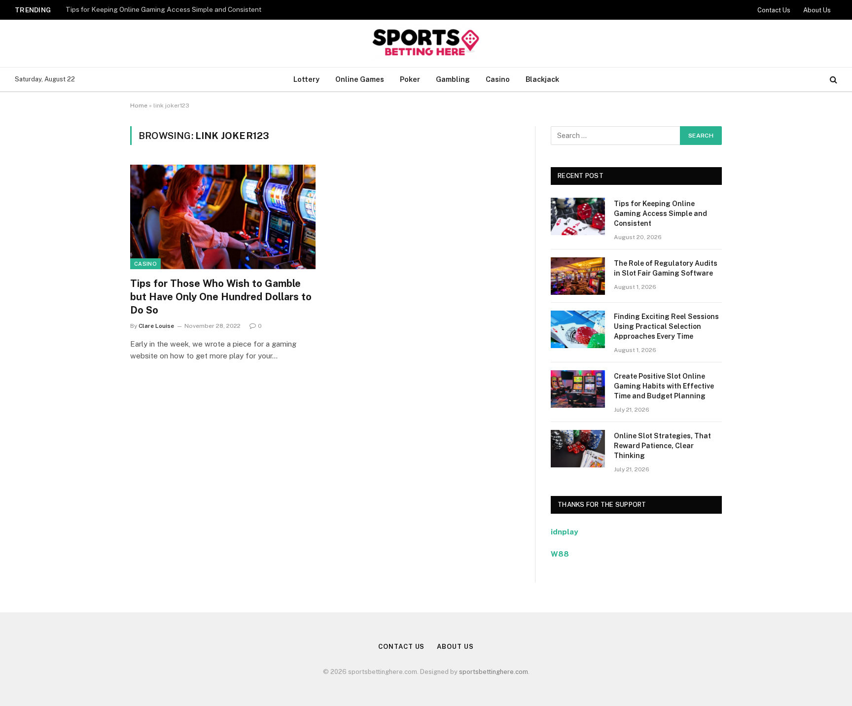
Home (138, 105)
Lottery (306, 79)
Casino (498, 79)
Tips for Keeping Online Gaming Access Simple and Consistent (163, 9)
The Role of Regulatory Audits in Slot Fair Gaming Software (665, 268)
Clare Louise (156, 325)
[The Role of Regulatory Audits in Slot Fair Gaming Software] (578, 276)
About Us (817, 10)
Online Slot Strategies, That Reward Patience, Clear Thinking (662, 445)
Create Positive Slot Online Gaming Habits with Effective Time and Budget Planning (664, 386)
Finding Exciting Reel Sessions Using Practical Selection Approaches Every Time (666, 326)
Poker (410, 79)
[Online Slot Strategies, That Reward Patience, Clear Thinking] (578, 448)
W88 (560, 554)
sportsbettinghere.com (493, 671)
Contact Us (773, 10)
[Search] (832, 80)
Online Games (359, 79)
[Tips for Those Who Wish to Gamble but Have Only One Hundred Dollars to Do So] (223, 217)
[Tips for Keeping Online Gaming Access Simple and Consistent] (578, 216)
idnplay (564, 532)
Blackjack (542, 79)
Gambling (453, 79)
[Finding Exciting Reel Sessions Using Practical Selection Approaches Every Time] (578, 329)
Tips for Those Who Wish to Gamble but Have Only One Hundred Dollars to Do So (221, 297)
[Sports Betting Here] (426, 43)
